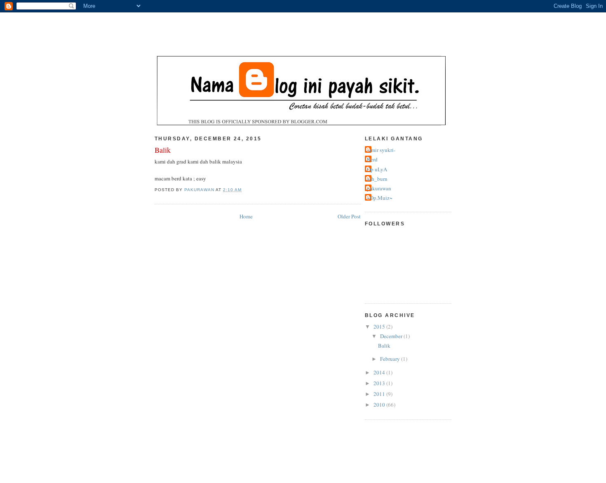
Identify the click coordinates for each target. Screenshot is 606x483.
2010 (379, 404)
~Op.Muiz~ (379, 197)
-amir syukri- (381, 150)
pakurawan (379, 188)
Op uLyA (377, 169)
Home (246, 216)
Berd (372, 159)
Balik (384, 345)
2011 (379, 394)
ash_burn (377, 178)
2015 (379, 326)
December (392, 336)
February (390, 358)
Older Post (349, 216)
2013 (379, 383)
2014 (379, 372)
